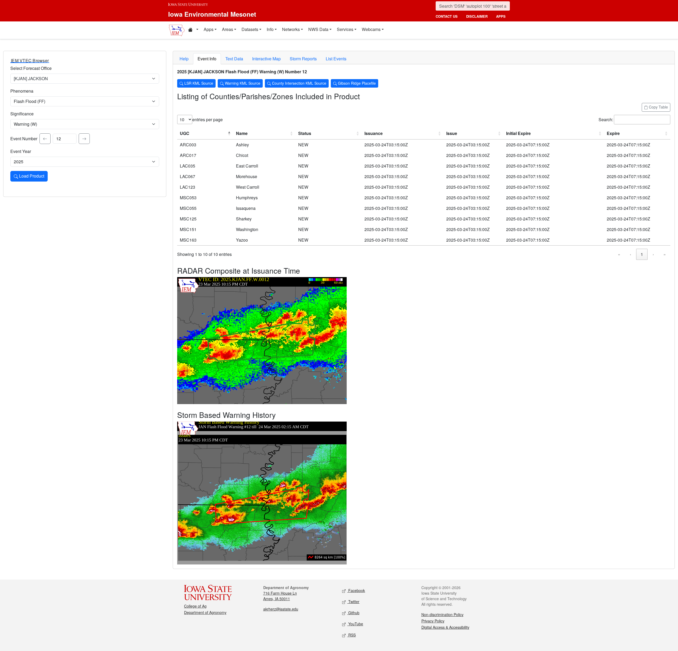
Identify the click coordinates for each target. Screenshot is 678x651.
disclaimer (477, 16)
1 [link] (642, 254)
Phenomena (21, 91)
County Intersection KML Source (298, 83)
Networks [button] (291, 29)
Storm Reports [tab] (303, 59)
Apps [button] (208, 29)
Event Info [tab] (207, 59)
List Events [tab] (336, 59)
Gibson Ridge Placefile (356, 83)
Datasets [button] (250, 29)
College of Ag (195, 606)
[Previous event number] (45, 138)
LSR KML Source (198, 83)
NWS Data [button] (318, 29)
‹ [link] (630, 254)
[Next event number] (84, 138)
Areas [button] (227, 29)
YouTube (355, 623)
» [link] (664, 254)
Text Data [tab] (234, 59)
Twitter (353, 601)
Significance (22, 114)
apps (501, 16)
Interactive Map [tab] (266, 59)
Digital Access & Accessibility (445, 627)
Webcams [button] (371, 29)
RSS (351, 635)
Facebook (356, 590)
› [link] (653, 254)
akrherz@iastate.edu (280, 609)
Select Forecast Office (31, 68)
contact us (447, 16)
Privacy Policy (432, 620)
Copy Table (658, 107)
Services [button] (345, 29)
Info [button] (270, 29)
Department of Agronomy (205, 612)
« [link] (619, 254)
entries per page (207, 119)
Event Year (20, 151)
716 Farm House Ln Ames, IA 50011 (280, 595)
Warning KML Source (242, 83)
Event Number (23, 138)
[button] (193, 30)
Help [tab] (184, 59)
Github (353, 612)
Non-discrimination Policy (442, 614)
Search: (606, 119)
